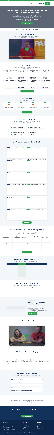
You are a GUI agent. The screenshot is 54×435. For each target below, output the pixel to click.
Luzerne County (39, 427)
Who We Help (20, 3)
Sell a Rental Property (26, 426)
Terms (15, 433)
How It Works (24, 3)
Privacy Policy (12, 433)
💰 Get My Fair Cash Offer (27, 23)
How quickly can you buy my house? (27, 379)
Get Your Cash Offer (32, 313)
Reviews (32, 3)
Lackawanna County (40, 428)
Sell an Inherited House (26, 425)
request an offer (30, 293)
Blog (37, 3)
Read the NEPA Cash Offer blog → (27, 402)
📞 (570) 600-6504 (41, 3)
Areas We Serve (27, 3)
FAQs (35, 3)
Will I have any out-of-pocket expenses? (27, 387)
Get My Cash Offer (27, 222)
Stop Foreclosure (25, 424)
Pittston (38, 426)
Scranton (38, 423)
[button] (27, 49)
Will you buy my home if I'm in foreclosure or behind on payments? (27, 390)
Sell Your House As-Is (26, 423)
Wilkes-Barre (39, 424)
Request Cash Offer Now (27, 416)
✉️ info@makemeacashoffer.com (7, 428)
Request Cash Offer (47, 3)
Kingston (38, 425)
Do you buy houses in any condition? (27, 382)
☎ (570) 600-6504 (43, 0)
